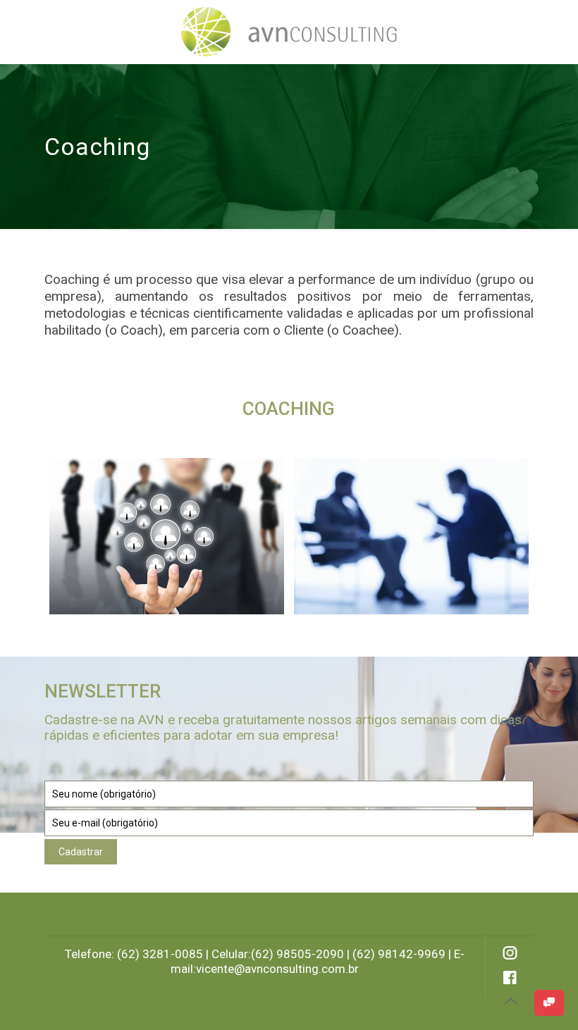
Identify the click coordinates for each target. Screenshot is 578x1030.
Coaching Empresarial (144, 489)
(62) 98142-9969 (398, 954)
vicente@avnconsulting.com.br (277, 969)
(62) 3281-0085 (160, 954)
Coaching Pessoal (376, 489)
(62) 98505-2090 (297, 954)
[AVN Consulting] (289, 31)
